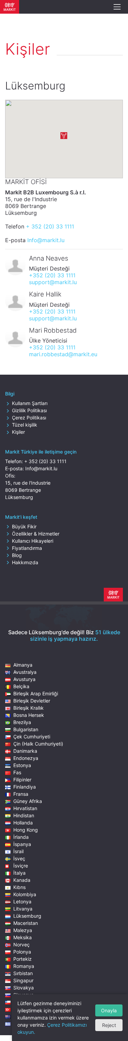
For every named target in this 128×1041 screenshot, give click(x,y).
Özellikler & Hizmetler (35, 534)
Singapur (23, 980)
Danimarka (25, 751)
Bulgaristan (25, 729)
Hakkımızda (25, 562)
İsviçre (20, 866)
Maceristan (25, 923)
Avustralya (25, 672)
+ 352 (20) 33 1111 (50, 226)
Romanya (23, 966)
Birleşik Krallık (28, 708)
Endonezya (25, 758)
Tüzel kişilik (24, 425)
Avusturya (24, 679)
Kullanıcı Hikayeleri (32, 541)
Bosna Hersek (28, 715)
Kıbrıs (19, 887)
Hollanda (23, 822)
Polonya (22, 952)
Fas (17, 772)
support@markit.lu (53, 282)
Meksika (22, 937)
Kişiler (18, 432)
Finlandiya (24, 787)
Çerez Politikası (29, 417)
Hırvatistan (25, 808)
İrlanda (21, 837)
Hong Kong (25, 830)
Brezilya (22, 722)
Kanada (21, 880)
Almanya (22, 665)
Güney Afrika (27, 801)
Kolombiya (24, 894)
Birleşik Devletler (31, 701)
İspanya (22, 844)
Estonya (22, 765)
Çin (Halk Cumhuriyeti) (38, 744)
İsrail (18, 851)
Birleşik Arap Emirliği (35, 693)
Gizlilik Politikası (29, 410)
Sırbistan (23, 973)
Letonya (22, 901)
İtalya (19, 873)
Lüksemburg (27, 916)
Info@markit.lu (46, 240)
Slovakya (23, 987)
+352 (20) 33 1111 (52, 275)
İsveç (19, 858)
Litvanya (22, 909)
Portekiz (22, 959)
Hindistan (23, 815)
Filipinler (22, 779)
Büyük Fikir (24, 526)
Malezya (22, 930)
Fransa (20, 794)
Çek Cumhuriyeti (31, 736)
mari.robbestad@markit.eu (63, 354)
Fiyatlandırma (27, 548)
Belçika (21, 686)
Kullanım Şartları (29, 403)
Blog (17, 555)
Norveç (21, 944)
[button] (64, 135)
